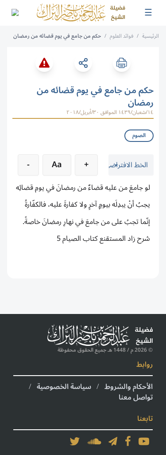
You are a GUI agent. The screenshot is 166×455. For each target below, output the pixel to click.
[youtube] (144, 441)
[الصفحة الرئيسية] (81, 13)
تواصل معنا (136, 397)
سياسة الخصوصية (64, 386)
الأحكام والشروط (128, 386)
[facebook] (127, 441)
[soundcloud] (94, 441)
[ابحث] (14, 12)
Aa (57, 164)
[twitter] (74, 441)
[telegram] (112, 441)
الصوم (139, 135)
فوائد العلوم (121, 36)
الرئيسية (150, 36)
